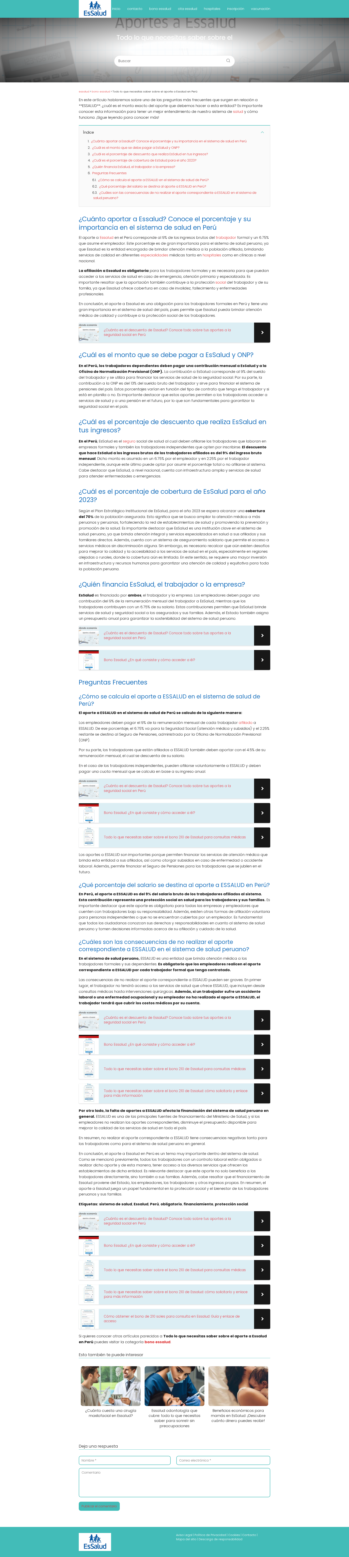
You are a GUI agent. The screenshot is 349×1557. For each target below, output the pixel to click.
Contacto (249, 1535)
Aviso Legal (184, 1535)
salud (238, 111)
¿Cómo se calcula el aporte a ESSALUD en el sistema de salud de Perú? (153, 180)
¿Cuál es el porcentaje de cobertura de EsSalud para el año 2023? (144, 160)
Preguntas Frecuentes (109, 173)
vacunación (260, 8)
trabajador (226, 237)
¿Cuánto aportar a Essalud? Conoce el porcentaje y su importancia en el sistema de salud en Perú (169, 141)
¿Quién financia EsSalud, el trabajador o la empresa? (133, 167)
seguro (129, 441)
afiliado (245, 722)
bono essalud (160, 8)
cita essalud (187, 8)
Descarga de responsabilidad (220, 1539)
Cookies (234, 1535)
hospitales (212, 8)
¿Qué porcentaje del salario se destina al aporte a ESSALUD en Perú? (152, 186)
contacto (134, 8)
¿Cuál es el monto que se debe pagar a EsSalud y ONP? (136, 147)
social (220, 282)
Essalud (107, 237)
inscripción (235, 8)
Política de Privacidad (210, 1535)
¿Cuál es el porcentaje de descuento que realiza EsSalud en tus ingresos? (150, 154)
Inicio (116, 8)
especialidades (154, 255)
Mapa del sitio (186, 1539)
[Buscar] (227, 59)
